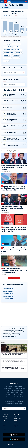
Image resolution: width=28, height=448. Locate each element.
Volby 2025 (19, 394)
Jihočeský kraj (7, 44)
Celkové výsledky (5, 7)
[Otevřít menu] (2, 1)
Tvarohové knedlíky (19, 401)
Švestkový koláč (19, 403)
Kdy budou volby (18, 390)
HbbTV (4, 420)
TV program (15, 388)
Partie (7, 390)
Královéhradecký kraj (8, 49)
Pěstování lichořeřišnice (17, 399)
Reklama (5, 418)
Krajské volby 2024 (8, 288)
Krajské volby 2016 (8, 293)
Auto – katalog (19, 392)
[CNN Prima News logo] (7, 1)
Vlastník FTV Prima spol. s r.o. (7, 427)
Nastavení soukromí (18, 430)
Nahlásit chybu (6, 430)
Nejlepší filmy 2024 (17, 386)
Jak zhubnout (9, 386)
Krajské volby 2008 (8, 298)
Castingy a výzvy (17, 418)
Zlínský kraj (6, 60)
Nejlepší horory (7, 388)
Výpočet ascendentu (9, 401)
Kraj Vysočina (16, 46)
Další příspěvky (13, 278)
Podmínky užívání (6, 422)
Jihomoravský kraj (16, 44)
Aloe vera (7, 399)
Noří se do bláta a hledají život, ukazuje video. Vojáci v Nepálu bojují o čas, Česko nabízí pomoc (14, 354)
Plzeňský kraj (16, 55)
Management (16, 414)
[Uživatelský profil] (22, 1)
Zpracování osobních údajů (18, 423)
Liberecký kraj (18, 49)
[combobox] (13, 72)
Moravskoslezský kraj (8, 52)
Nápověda (16, 425)
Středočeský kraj (7, 58)
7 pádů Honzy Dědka (11, 394)
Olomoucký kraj (19, 52)
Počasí (11, 390)
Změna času (22, 388)
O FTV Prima (5, 414)
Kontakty (16, 420)
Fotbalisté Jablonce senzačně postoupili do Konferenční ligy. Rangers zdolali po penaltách (12, 361)
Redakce (16, 427)
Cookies (5, 425)
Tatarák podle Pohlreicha (18, 397)
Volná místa (5, 416)
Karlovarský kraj (7, 46)
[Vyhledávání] (20, 1)
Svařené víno (7, 397)
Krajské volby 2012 (8, 296)
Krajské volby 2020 (8, 291)
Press (15, 416)
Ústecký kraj (16, 58)
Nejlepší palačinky (9, 403)
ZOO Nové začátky (9, 392)
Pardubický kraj (7, 55)
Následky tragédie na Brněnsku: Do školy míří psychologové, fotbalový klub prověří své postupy (13, 368)
